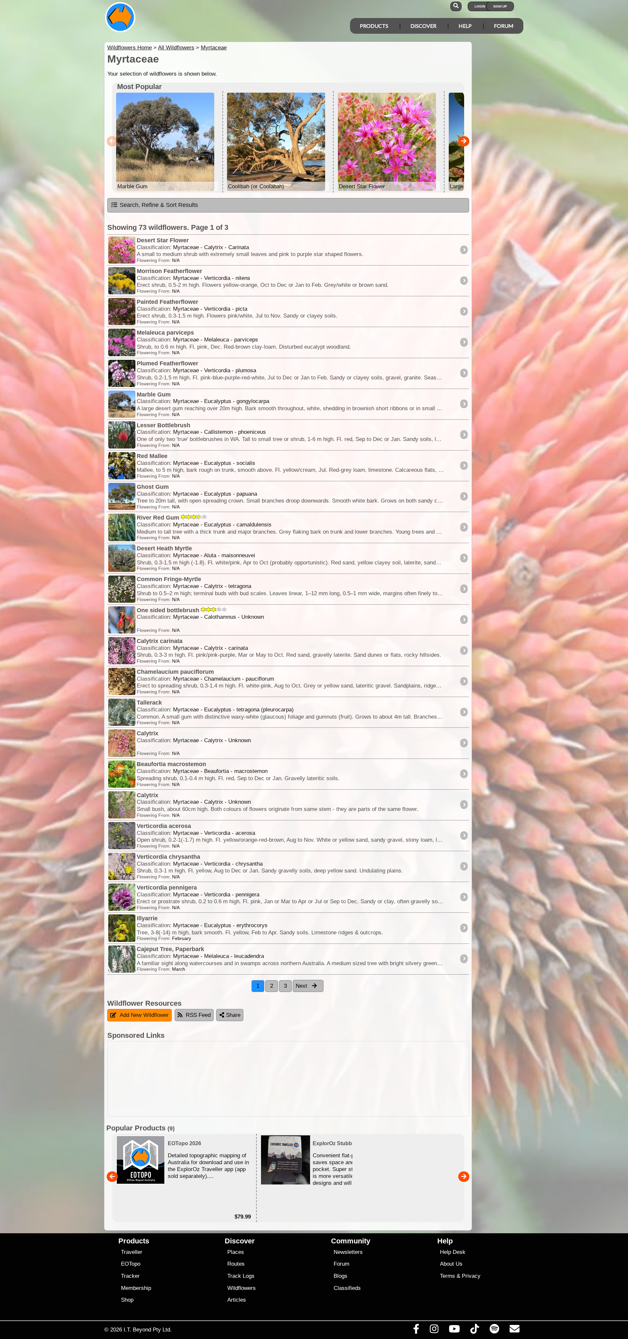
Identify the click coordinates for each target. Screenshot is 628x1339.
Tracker (130, 1276)
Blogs (340, 1276)
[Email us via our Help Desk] (514, 1330)
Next (302, 986)
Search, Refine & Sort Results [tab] (159, 205)
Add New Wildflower (144, 1015)
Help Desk (452, 1252)
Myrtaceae (214, 48)
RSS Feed (198, 1015)
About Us (451, 1264)
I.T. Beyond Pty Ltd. (148, 1329)
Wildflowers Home (129, 48)
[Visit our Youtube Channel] (454, 1330)
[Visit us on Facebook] (416, 1330)
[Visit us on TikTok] (474, 1330)
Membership (136, 1288)
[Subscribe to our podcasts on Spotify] (494, 1330)
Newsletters (348, 1252)
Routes (236, 1264)
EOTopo (130, 1264)
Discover (423, 26)
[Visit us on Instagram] (434, 1330)
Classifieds (347, 1288)
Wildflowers (241, 1288)
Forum (504, 26)
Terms (447, 1276)
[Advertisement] (320, 1079)
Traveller (131, 1252)
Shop (127, 1300)
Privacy (471, 1276)
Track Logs (240, 1276)
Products (374, 26)
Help (465, 26)
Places (235, 1252)
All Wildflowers (176, 48)
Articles (236, 1300)
